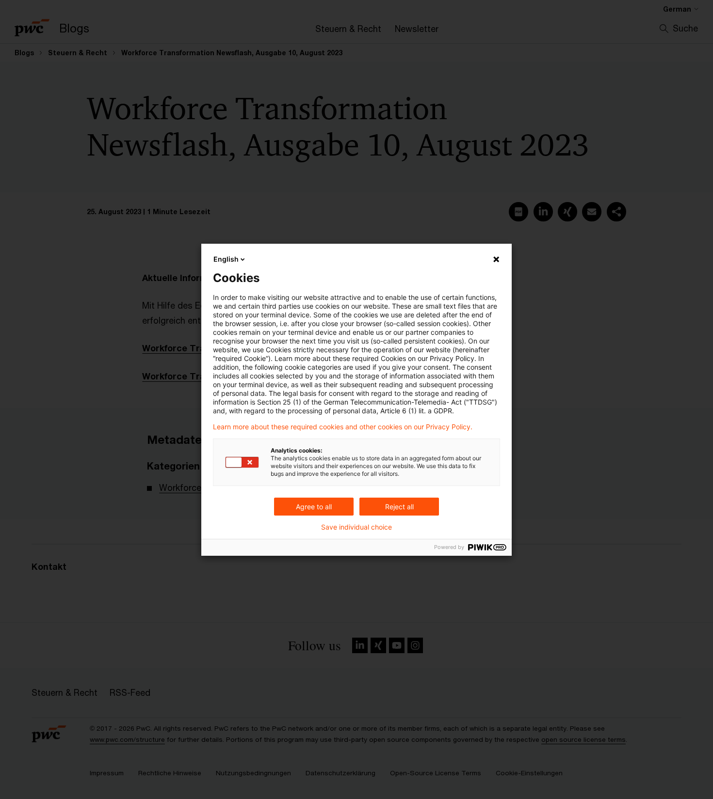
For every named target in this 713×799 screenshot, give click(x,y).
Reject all (399, 506)
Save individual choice (356, 527)
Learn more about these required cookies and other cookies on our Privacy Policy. (342, 427)
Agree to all (314, 506)
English (226, 259)
